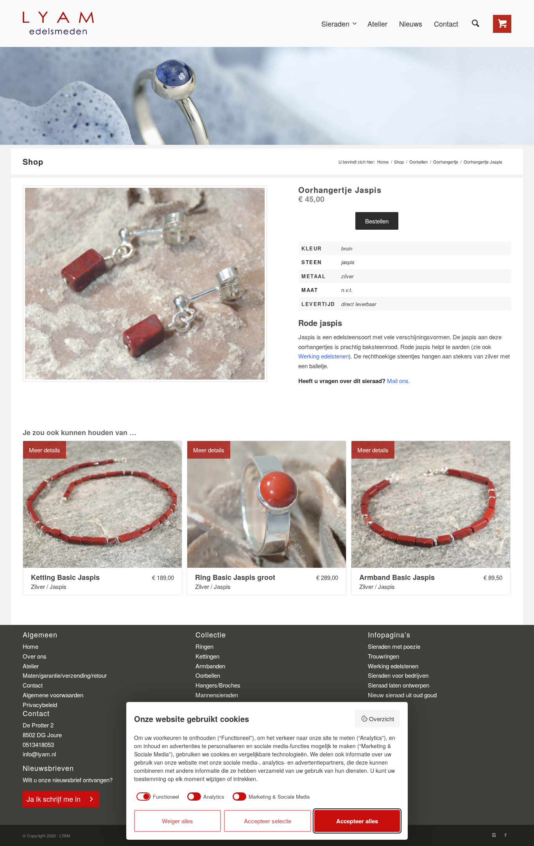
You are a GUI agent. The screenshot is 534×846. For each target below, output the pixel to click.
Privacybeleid (40, 704)
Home (383, 162)
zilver (347, 276)
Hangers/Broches (217, 685)
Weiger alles (177, 821)
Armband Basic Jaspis (397, 577)
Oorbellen (418, 162)
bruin (346, 248)
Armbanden (210, 666)
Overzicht (381, 719)
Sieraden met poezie (394, 646)
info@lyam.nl (39, 754)
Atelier (31, 666)
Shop (33, 161)
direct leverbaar (358, 304)
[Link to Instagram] (494, 835)
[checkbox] (156, 796)
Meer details (44, 450)
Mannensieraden (216, 695)
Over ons (35, 656)
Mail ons (398, 380)
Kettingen (207, 656)
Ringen (204, 646)
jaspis (348, 262)
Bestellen (377, 221)
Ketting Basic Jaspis (65, 577)
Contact (33, 685)
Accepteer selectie (267, 821)
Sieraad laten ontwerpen (398, 685)
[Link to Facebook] (505, 835)
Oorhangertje (445, 162)
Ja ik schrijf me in (54, 799)
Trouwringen (383, 656)
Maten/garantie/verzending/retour (65, 675)
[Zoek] (475, 23)
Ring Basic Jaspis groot (235, 577)
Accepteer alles (357, 821)
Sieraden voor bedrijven (398, 675)
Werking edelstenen (323, 356)
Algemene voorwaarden (53, 695)
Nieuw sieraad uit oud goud (402, 695)
